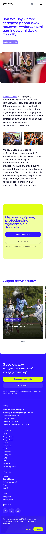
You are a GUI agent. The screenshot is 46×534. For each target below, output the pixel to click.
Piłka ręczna (7, 455)
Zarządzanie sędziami (10, 421)
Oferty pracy (7, 496)
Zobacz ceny (23, 241)
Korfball (5, 443)
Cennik (5, 494)
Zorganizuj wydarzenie (23, 379)
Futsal (5, 434)
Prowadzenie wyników (11, 415)
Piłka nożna (7, 452)
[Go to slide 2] (23, 341)
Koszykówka (7, 446)
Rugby (5, 458)
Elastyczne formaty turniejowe (13, 410)
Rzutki (5, 461)
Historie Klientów (8, 479)
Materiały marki (8, 499)
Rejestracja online (9, 418)
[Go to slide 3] (24, 341)
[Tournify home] (8, 4)
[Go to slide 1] (22, 341)
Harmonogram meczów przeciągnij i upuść (18, 412)
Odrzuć (28, 529)
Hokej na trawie (8, 440)
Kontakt (5, 488)
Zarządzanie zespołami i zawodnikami (16, 424)
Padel (5, 449)
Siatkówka (6, 464)
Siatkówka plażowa (9, 467)
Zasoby (5, 476)
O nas (5, 485)
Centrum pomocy (9, 482)
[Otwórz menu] (41, 4)
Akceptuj (38, 529)
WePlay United (10, 96)
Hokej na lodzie (8, 437)
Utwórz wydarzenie (23, 234)
